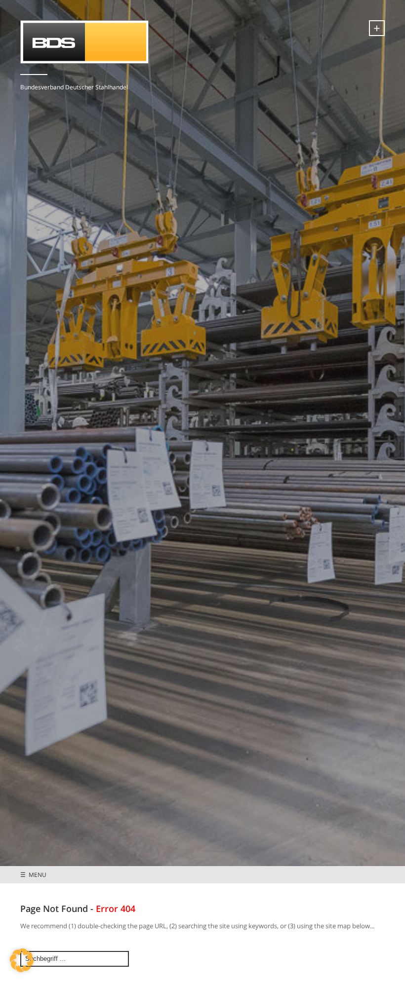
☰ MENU (33, 874)
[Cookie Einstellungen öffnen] (22, 969)
